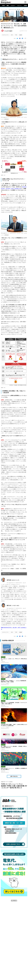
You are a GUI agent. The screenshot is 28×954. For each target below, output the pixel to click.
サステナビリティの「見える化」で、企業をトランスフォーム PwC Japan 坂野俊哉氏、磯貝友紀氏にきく (17, 9)
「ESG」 (6, 9)
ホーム (2, 9)
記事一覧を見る (14, 776)
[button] (5, 35)
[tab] (3, 5)
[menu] (25, 2)
